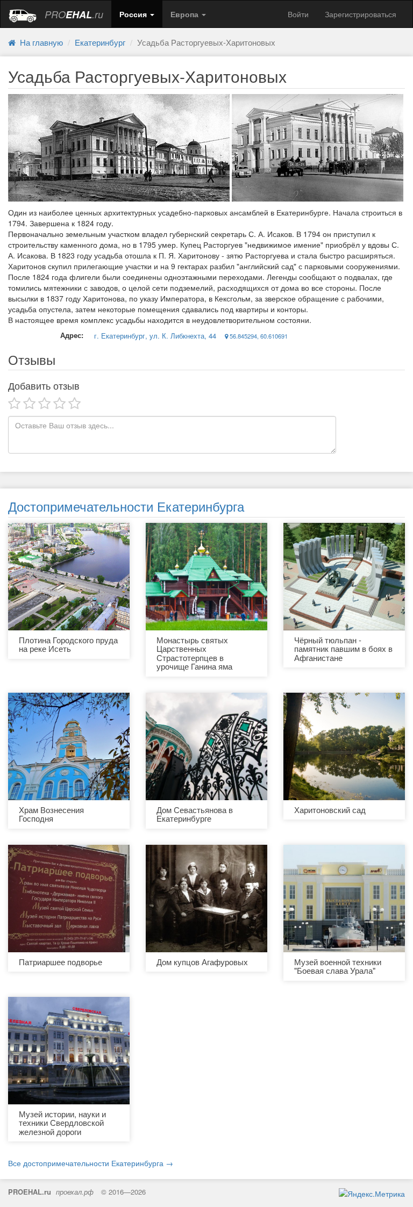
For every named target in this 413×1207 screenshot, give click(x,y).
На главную (39, 42)
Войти (298, 14)
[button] (136, 14)
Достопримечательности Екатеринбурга (126, 506)
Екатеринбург (100, 42)
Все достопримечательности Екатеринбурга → (90, 1163)
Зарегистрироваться (360, 14)
